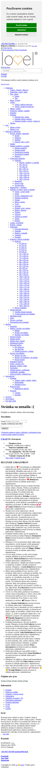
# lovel (4, 439)
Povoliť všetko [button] (21, 25)
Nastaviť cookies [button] (21, 35)
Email (3, 421)
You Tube (4, 758)
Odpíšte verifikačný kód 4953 (11, 424)
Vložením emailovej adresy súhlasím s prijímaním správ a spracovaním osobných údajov (21, 433)
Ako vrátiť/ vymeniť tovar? (16, 458)
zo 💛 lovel (20, 765)
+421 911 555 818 (7, 752)
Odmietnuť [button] (21, 30)
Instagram (5, 760)
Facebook (4, 756)
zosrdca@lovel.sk (21, 752)
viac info (6, 734)
